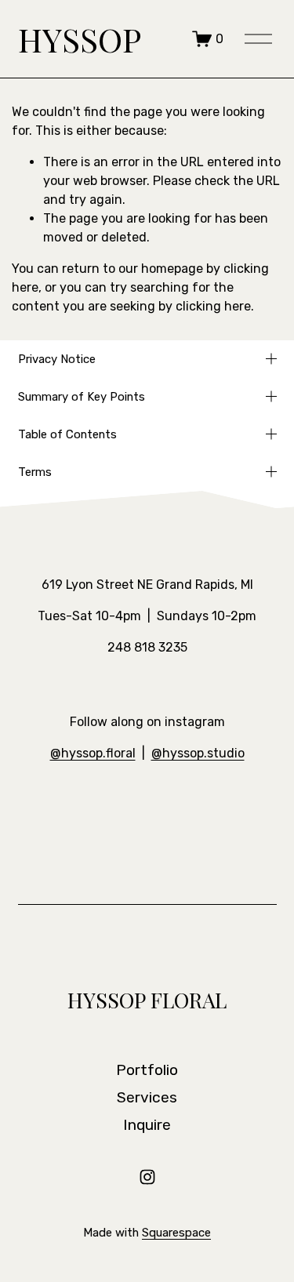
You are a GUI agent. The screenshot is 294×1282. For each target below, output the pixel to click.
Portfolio (147, 1070)
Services (147, 1097)
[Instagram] (147, 1177)
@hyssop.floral (93, 753)
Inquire (147, 1125)
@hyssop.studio (198, 753)
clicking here (213, 306)
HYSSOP (79, 39)
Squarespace (176, 1233)
